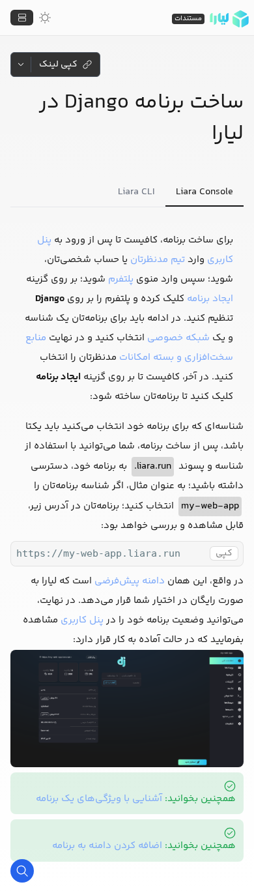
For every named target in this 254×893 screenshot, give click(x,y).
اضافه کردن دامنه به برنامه (107, 845)
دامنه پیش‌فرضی (129, 581)
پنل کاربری (82, 620)
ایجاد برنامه (210, 298)
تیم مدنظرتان (157, 259)
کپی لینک (58, 64)
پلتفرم (121, 279)
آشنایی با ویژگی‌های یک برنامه (99, 798)
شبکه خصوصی (178, 337)
